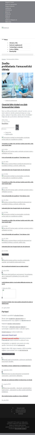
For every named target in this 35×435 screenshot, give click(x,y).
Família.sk (8, 14)
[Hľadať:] (10, 129)
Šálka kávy (8, 21)
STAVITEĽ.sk (8, 10)
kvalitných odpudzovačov (16, 318)
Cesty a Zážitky (13, 49)
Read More (5, 123)
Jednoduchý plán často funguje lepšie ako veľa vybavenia (16, 170)
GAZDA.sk (8, 8)
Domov (4, 59)
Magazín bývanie (9, 6)
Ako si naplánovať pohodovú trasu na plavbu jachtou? (15, 266)
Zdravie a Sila (13, 43)
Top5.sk (7, 18)
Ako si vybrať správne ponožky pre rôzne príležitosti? (15, 396)
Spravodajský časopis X (20, 428)
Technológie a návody (15, 47)
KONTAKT (20, 413)
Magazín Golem (9, 2)
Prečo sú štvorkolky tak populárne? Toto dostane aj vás (16, 157)
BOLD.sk (7, 12)
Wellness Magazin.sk (11, 20)
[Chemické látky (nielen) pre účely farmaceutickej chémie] (17, 97)
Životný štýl (12, 51)
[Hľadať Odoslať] (17, 127)
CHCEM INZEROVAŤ (21, 411)
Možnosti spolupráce (11, 4)
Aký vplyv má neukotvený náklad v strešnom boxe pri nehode (17, 380)
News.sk (7, 16)
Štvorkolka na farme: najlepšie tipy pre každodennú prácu (16, 365)
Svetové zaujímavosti (15, 45)
